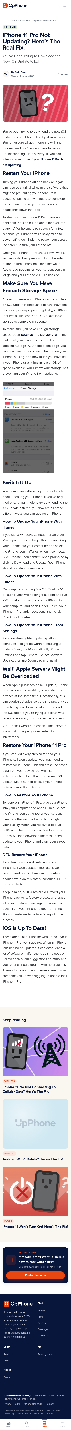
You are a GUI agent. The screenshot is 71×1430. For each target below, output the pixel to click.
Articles (7, 1354)
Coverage (43, 1329)
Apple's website (20, 726)
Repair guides (45, 1354)
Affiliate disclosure (33, 1404)
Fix (4, 20)
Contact (8, 1377)
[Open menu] (64, 5)
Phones (41, 1310)
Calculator (43, 1335)
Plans (40, 1316)
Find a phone (33, 1275)
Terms (17, 1404)
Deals (6, 1360)
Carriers (42, 1323)
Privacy (7, 1404)
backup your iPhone (48, 782)
